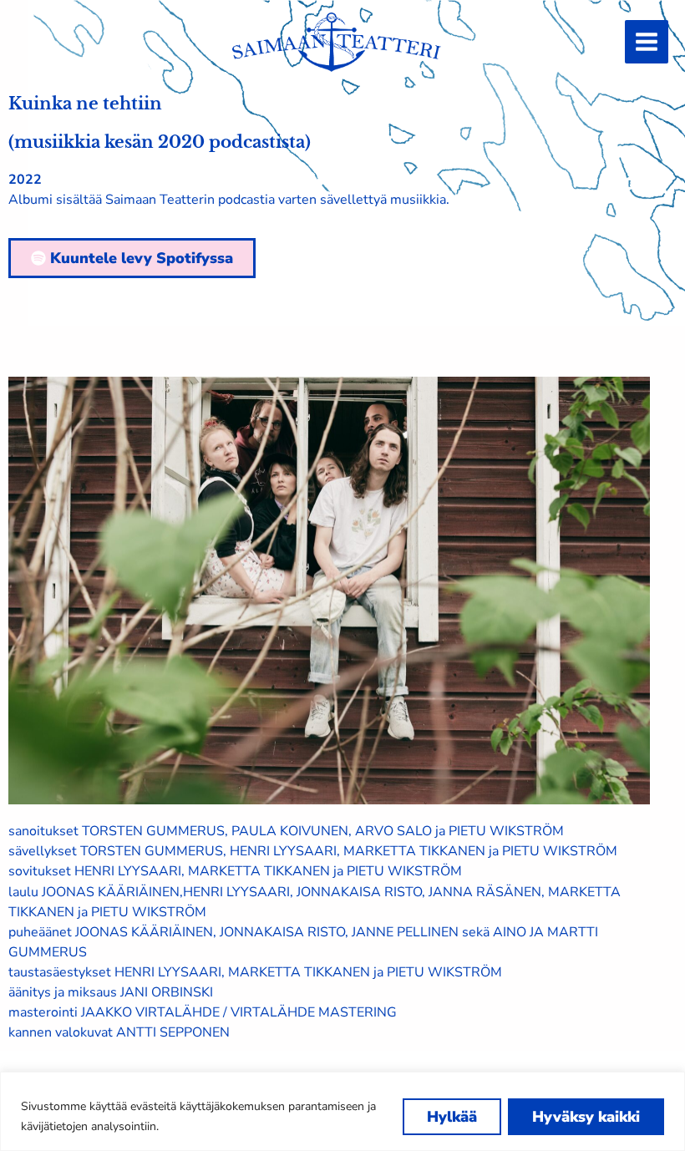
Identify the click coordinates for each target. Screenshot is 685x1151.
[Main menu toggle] (646, 41)
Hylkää (452, 1117)
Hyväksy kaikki (586, 1117)
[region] (342, 1111)
